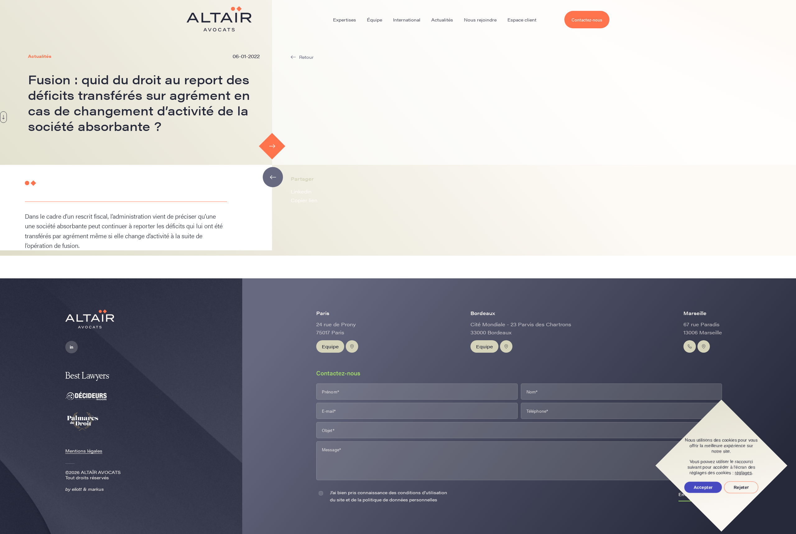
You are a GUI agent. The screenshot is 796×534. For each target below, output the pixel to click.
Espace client (521, 19)
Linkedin (301, 191)
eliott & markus (88, 489)
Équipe (374, 19)
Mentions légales (83, 451)
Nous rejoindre (480, 19)
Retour (306, 57)
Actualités (442, 19)
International (406, 19)
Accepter (703, 487)
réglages (743, 472)
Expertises (344, 19)
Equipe (330, 346)
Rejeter (741, 487)
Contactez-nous (587, 19)
